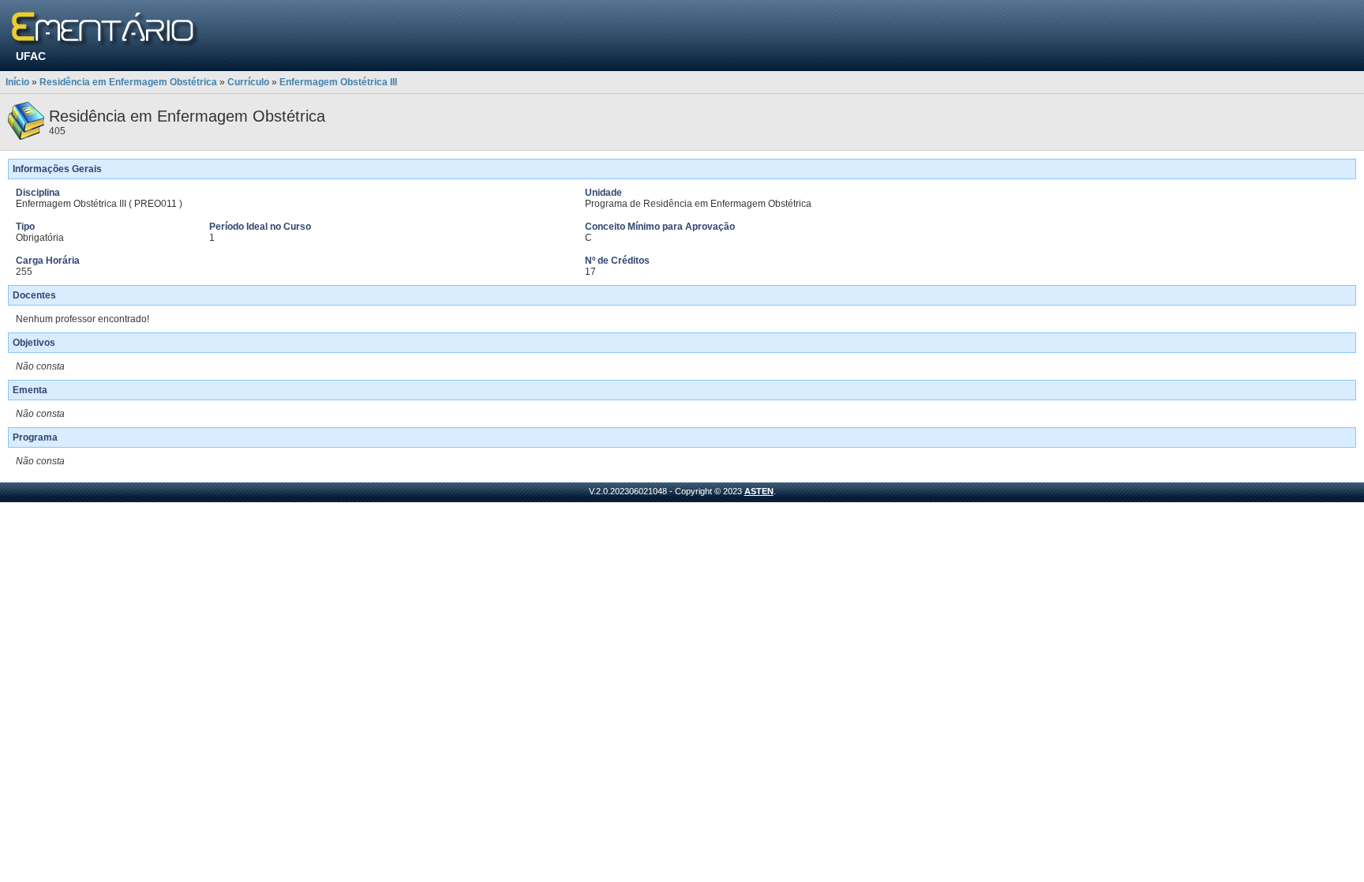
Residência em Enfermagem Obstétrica (128, 82)
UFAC (31, 56)
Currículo (248, 82)
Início (17, 82)
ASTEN (759, 491)
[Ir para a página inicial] (105, 29)
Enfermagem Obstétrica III (338, 82)
